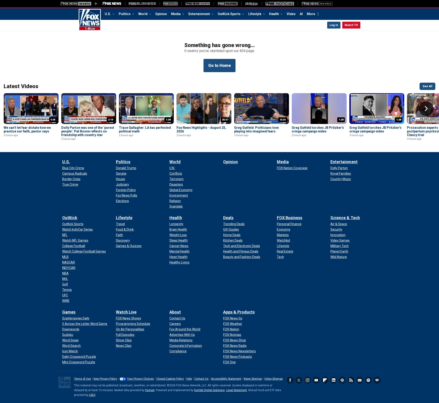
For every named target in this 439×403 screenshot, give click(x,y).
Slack (342, 380)
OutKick (69, 217)
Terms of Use (82, 378)
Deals (228, 217)
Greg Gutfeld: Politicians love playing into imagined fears (256, 129)
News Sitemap (253, 378)
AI (301, 14)
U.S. (108, 14)
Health (274, 14)
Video (291, 14)
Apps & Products (239, 312)
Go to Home (219, 65)
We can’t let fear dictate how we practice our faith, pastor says (27, 129)
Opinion (161, 14)
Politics (125, 14)
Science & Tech (345, 217)
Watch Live (126, 312)
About (175, 312)
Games (68, 312)
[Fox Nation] (170, 3)
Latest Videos (21, 86)
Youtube (316, 380)
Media (176, 14)
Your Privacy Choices (140, 378)
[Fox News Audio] (197, 3)
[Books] (317, 3)
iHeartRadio (377, 380)
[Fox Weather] (227, 3)
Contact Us (201, 378)
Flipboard (324, 380)
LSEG (92, 395)
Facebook (290, 380)
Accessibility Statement (226, 378)
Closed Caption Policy (170, 378)
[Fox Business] (142, 3)
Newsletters (359, 380)
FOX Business (289, 217)
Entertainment (199, 14)
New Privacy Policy (105, 378)
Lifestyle (255, 14)
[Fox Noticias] (279, 3)
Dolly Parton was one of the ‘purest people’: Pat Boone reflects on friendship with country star (87, 131)
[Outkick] (251, 3)
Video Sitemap (273, 378)
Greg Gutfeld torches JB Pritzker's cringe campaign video (318, 129)
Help (189, 378)
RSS (351, 380)
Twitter (298, 380)
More (311, 14)
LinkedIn (333, 380)
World (143, 14)
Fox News (90, 20)
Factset (150, 390)
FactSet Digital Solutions (209, 390)
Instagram (307, 380)
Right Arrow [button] (426, 108)
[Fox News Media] (111, 3)
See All (427, 86)
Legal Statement (236, 390)
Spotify (368, 380)
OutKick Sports (229, 14)
